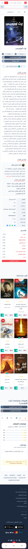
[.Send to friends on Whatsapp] (12, 225)
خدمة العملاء (24, 514)
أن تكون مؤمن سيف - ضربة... (15, 186)
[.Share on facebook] (7, 225)
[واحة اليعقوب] (7, 288)
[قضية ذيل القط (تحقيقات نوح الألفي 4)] (20, 363)
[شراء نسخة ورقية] (20, 315)
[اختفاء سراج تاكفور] (2, 6)
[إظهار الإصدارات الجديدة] (14, 542)
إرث (23, 475)
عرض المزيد (8, 176)
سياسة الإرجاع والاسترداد (21, 498)
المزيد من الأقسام (14, 261)
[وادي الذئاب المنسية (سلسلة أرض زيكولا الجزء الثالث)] (20, 288)
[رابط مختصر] (9, 222)
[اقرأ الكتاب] (19, 338)
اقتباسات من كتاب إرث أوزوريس (10, 477)
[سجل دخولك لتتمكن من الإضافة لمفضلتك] (20, 51)
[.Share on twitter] (9, 225)
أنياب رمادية (19, 188)
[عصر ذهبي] (7, 363)
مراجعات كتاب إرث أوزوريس (14, 480)
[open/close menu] (2, 3)
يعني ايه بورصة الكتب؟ (22, 506)
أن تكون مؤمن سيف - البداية (15, 183)
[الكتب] (22, 546)
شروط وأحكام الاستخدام (21, 492)
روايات (14, 212)
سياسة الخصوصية (23, 495)
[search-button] (6, 3)
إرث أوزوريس (19, 193)
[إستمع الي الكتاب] (22, 338)
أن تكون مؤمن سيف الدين (15, 191)
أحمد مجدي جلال (16, 165)
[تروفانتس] (7, 328)
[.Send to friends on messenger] (14, 225)
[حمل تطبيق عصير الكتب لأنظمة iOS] (19, 527)
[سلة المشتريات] (14, 546)
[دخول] (6, 546)
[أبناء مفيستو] (26, 6)
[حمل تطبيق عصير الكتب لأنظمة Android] (9, 527)
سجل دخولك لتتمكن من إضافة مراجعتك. (14, 451)
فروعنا (25, 517)
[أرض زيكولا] (20, 328)
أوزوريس (19, 475)
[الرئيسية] (25, 12)
